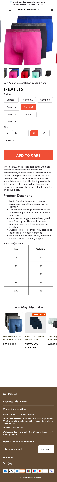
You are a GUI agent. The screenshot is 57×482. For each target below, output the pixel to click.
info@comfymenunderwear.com (24, 414)
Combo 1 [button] (11, 99)
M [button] (16, 133)
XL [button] (34, 133)
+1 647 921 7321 (16, 427)
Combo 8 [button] (11, 121)
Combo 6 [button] (11, 114)
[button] (5, 10)
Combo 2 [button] (28, 99)
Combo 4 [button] (11, 107)
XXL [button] (44, 133)
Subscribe (46, 449)
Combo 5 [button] (28, 107)
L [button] (25, 133)
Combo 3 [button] (45, 99)
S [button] (7, 133)
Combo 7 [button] (28, 114)
